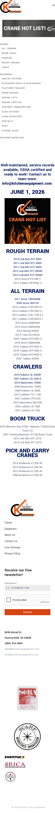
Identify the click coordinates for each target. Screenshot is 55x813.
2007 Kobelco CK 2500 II (27, 378)
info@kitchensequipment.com (27, 183)
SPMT (5, 126)
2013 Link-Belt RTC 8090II (27, 271)
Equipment (6, 74)
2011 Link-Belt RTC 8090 (27, 263)
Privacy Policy (12, 553)
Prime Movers (10, 93)
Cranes (4, 44)
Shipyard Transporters (16, 107)
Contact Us (11, 541)
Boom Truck (9, 53)
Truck (5, 67)
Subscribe (27, 612)
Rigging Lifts (10, 97)
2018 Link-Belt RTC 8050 (28, 259)
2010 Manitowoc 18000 (27, 382)
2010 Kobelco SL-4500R (27, 375)
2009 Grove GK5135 (27, 303)
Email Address (11, 583)
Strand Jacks (10, 130)
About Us (10, 535)
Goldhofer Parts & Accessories (21, 83)
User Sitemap (12, 547)
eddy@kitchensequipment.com (22, 649)
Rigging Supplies (12, 102)
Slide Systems (10, 111)
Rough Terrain (11, 62)
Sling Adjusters (12, 116)
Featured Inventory (12, 137)
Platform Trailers (13, 88)
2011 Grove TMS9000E (27, 299)
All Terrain (9, 48)
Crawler (7, 58)
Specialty (8, 121)
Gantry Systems (12, 78)
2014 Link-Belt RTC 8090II (27, 275)
